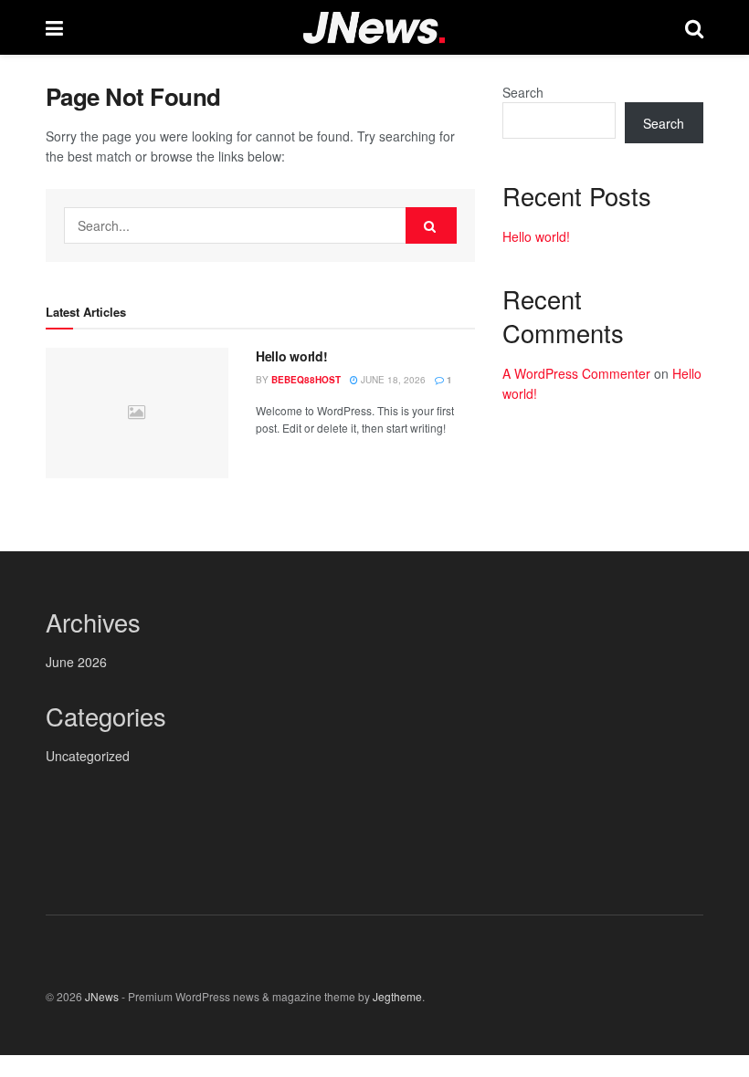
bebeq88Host (306, 379)
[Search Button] (431, 225)
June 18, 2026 (392, 379)
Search (522, 92)
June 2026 (76, 662)
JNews (102, 996)
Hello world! (292, 356)
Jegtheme (397, 996)
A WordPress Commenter (576, 373)
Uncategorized (88, 756)
